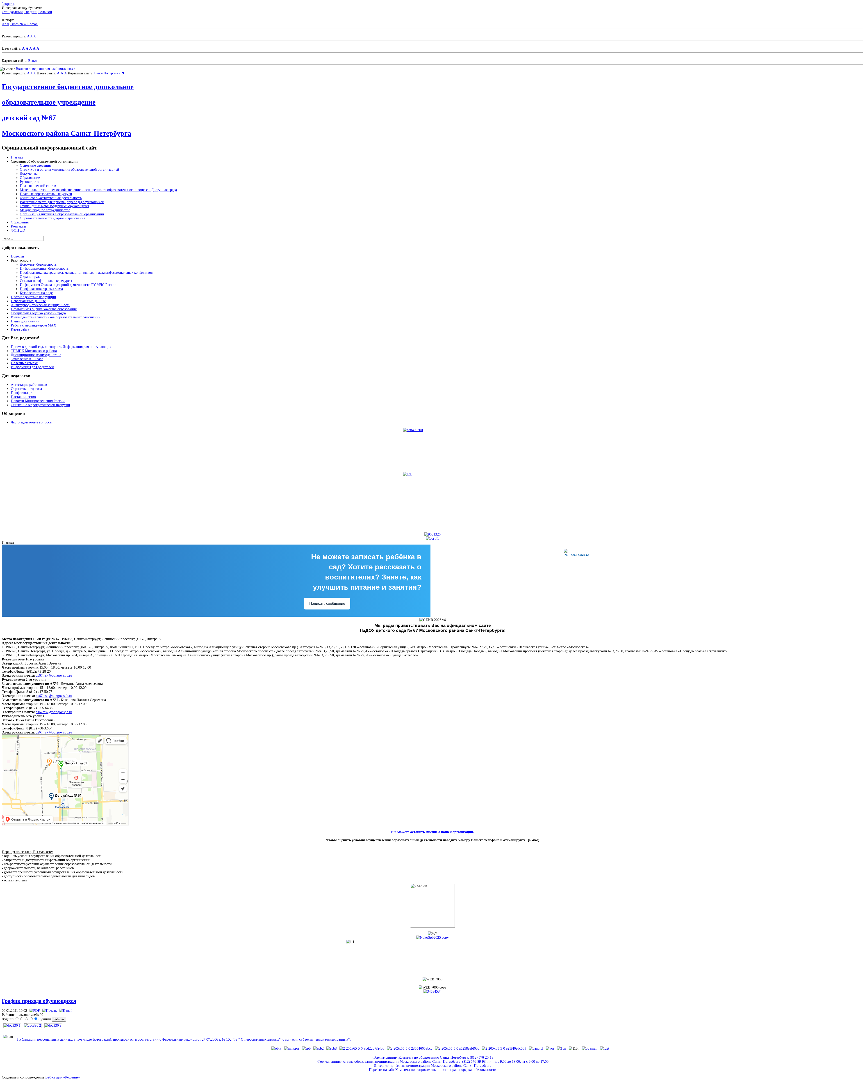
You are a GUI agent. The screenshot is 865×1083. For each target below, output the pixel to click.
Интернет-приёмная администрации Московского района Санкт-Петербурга (433, 1065)
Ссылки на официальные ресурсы (46, 281)
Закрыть (8, 4)
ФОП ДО (18, 230)
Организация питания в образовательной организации (62, 214)
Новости (17, 256)
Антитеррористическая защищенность (40, 305)
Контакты (18, 226)
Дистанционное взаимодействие (36, 355)
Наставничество (23, 397)
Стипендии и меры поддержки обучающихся (54, 206)
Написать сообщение (327, 603)
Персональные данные (28, 301)
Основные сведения (35, 165)
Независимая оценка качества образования (44, 309)
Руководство (29, 182)
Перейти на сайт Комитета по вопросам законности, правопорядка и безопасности (432, 1070)
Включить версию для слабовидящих (44, 69)
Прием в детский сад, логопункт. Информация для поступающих (61, 347)
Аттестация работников (29, 384)
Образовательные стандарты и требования (52, 218)
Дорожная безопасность (38, 264)
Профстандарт (22, 393)
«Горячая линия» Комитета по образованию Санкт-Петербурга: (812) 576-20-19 (432, 1057)
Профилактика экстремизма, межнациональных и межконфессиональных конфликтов (86, 272)
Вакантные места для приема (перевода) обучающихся (62, 202)
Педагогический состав (38, 186)
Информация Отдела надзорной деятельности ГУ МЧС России (68, 285)
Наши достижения (25, 321)
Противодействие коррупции (33, 297)
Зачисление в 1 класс (27, 359)
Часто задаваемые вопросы (31, 422)
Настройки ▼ (114, 73)
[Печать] (49, 1010)
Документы (29, 173)
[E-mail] (65, 1010)
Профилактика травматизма (41, 289)
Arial (5, 24)
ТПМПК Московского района (34, 351)
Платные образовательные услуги (46, 194)
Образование (30, 177)
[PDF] (35, 1010)
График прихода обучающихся (39, 1001)
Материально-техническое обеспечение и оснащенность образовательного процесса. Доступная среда (98, 190)
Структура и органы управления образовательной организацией (69, 169)
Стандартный (12, 12)
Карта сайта (20, 329)
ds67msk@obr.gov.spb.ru (54, 675)
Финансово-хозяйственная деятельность (51, 198)
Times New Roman (24, 24)
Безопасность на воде (36, 293)
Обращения (20, 222)
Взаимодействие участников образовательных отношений (55, 317)
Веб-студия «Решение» (62, 1077)
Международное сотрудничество (45, 210)
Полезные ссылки (24, 363)
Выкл (32, 60)
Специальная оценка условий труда (38, 313)
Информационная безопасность (44, 268)
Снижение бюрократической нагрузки (40, 405)
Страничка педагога (26, 389)
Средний (30, 12)
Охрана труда (30, 276)
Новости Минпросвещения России (38, 401)
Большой (45, 12)
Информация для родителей (32, 367)
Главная (17, 157)
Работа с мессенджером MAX (33, 325)
